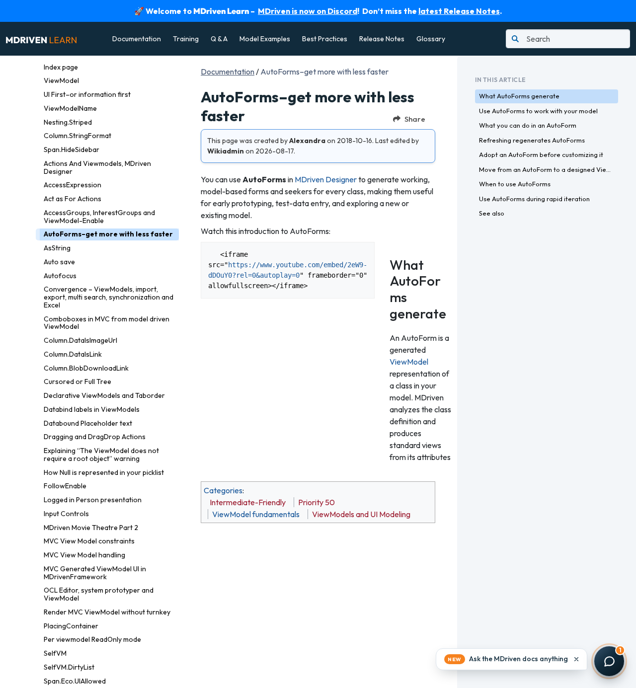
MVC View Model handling (84, 554)
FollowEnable (65, 485)
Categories (223, 490)
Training (186, 38)
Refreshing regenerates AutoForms (532, 140)
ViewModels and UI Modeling (361, 514)
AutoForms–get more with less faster (108, 233)
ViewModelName (70, 108)
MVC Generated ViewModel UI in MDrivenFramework (95, 572)
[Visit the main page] (41, 39)
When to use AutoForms (515, 184)
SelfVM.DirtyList (69, 667)
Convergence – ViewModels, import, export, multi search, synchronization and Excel (108, 297)
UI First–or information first (87, 94)
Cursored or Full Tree (77, 381)
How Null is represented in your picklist (104, 472)
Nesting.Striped (68, 122)
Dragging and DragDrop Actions (95, 436)
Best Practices (324, 38)
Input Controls (66, 513)
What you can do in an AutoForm (527, 125)
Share (414, 119)
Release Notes (381, 38)
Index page (61, 67)
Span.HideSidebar (71, 149)
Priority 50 (316, 502)
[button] (511, 659)
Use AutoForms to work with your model (538, 111)
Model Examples (264, 38)
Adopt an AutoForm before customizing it (541, 154)
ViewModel (61, 80)
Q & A (219, 38)
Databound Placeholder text (88, 423)
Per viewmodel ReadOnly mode (92, 639)
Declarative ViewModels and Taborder (104, 395)
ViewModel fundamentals (256, 514)
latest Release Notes (459, 11)
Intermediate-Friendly (248, 502)
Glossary (430, 38)
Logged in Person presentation (93, 499)
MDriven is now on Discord (307, 11)
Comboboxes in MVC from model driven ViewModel (106, 322)
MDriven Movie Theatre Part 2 (91, 527)
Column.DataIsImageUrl (80, 340)
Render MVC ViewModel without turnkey (107, 612)
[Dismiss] (576, 659)
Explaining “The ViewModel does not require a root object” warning (101, 454)
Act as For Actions (72, 198)
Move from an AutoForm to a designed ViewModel (548, 169)
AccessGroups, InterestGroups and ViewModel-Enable (99, 216)
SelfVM (55, 653)
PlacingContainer (71, 625)
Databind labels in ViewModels (92, 409)
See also (491, 213)
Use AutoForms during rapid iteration (534, 199)
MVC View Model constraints (89, 540)
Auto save (59, 261)
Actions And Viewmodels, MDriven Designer (97, 167)
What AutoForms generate (519, 96)
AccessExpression (72, 184)
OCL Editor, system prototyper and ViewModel (99, 594)
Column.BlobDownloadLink (86, 368)
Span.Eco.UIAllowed (75, 681)
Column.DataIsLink (73, 354)
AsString (57, 247)
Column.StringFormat (77, 135)
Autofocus (60, 275)
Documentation (136, 38)
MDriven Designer (326, 179)
